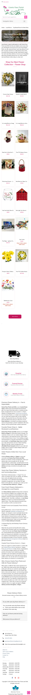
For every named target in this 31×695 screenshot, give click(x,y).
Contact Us (5, 655)
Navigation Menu (8, 21)
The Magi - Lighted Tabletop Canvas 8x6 (8, 241)
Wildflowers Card (8, 300)
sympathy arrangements (17, 511)
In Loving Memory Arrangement (22, 123)
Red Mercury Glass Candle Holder (22, 181)
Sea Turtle (21, 239)
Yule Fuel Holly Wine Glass (8, 210)
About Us (5, 649)
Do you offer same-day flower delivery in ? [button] (14, 601)
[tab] (14, 601)
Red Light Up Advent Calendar (22, 210)
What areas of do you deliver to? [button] (11, 619)
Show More (15, 316)
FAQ (4, 657)
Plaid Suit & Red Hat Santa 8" (8, 152)
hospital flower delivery (9, 547)
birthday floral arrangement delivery (13, 538)
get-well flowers (8, 548)
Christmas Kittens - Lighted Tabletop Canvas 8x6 (8, 181)
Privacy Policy (6, 653)
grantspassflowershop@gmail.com (13, 641)
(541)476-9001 (8, 638)
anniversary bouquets (21, 413)
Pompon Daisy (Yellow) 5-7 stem (8, 271)
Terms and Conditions (8, 651)
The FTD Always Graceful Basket (22, 152)
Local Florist (9, 27)
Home (3, 27)
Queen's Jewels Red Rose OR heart (22, 94)
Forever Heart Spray (8, 94)
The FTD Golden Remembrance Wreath (22, 271)
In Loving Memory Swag (8, 123)
